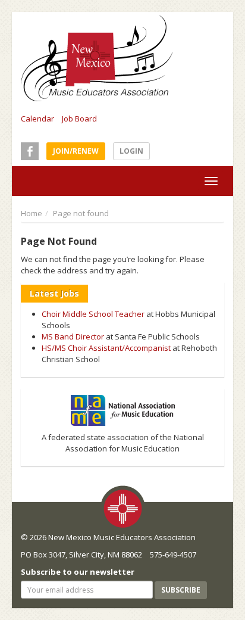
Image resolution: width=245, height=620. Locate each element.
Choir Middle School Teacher (93, 314)
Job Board (79, 118)
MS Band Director (73, 336)
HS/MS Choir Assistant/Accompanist (106, 347)
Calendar (37, 118)
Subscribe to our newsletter (77, 571)
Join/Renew (76, 151)
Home (31, 213)
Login (131, 151)
